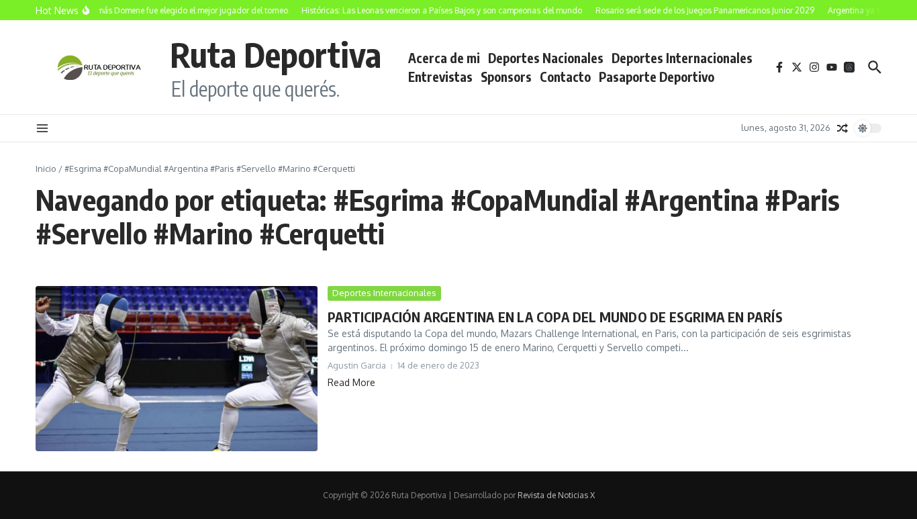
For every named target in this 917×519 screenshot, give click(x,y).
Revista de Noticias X (556, 495)
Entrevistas (440, 76)
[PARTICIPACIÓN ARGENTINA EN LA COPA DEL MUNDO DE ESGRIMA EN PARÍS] (177, 368)
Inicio (46, 168)
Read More (351, 382)
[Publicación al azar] (842, 128)
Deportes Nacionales (546, 58)
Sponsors (506, 76)
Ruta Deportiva (275, 54)
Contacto (565, 76)
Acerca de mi (444, 58)
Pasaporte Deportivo (656, 76)
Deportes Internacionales (682, 58)
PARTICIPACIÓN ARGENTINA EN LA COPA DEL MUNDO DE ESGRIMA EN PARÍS (555, 316)
